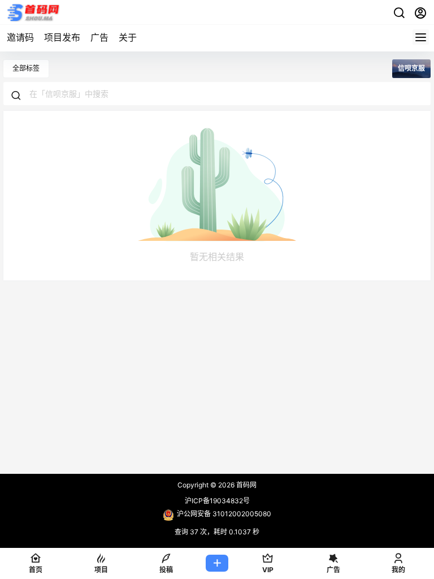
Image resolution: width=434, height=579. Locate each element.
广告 (99, 37)
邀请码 (20, 37)
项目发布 (62, 37)
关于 (128, 37)
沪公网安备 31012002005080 (224, 513)
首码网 (246, 485)
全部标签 (26, 68)
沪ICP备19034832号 (217, 500)
